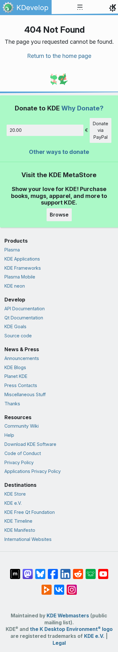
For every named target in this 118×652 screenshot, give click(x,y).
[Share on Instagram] (72, 587)
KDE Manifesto (19, 530)
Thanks (12, 403)
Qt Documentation (23, 317)
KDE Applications (22, 258)
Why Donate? (82, 108)
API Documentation (24, 308)
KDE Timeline (18, 521)
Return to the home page (59, 56)
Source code (18, 335)
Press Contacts (20, 385)
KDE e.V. (13, 503)
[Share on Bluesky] (40, 571)
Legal (59, 643)
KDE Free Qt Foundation (29, 512)
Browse (59, 214)
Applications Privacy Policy (32, 471)
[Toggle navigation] (79, 7)
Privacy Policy (19, 462)
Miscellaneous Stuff (25, 394)
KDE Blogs (15, 367)
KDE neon (14, 286)
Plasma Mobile (19, 276)
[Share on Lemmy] (91, 571)
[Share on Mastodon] (28, 571)
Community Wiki (21, 426)
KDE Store (15, 494)
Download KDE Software (30, 444)
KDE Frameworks (22, 268)
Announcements (21, 358)
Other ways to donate (59, 152)
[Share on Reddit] (78, 571)
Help (9, 435)
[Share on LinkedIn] (65, 571)
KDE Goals (15, 326)
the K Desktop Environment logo (71, 629)
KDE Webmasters (68, 616)
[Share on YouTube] (103, 571)
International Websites (28, 539)
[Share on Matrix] (15, 571)
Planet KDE (15, 376)
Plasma (12, 249)
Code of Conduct (22, 453)
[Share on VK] (59, 587)
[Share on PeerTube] (47, 587)
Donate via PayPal (100, 130)
